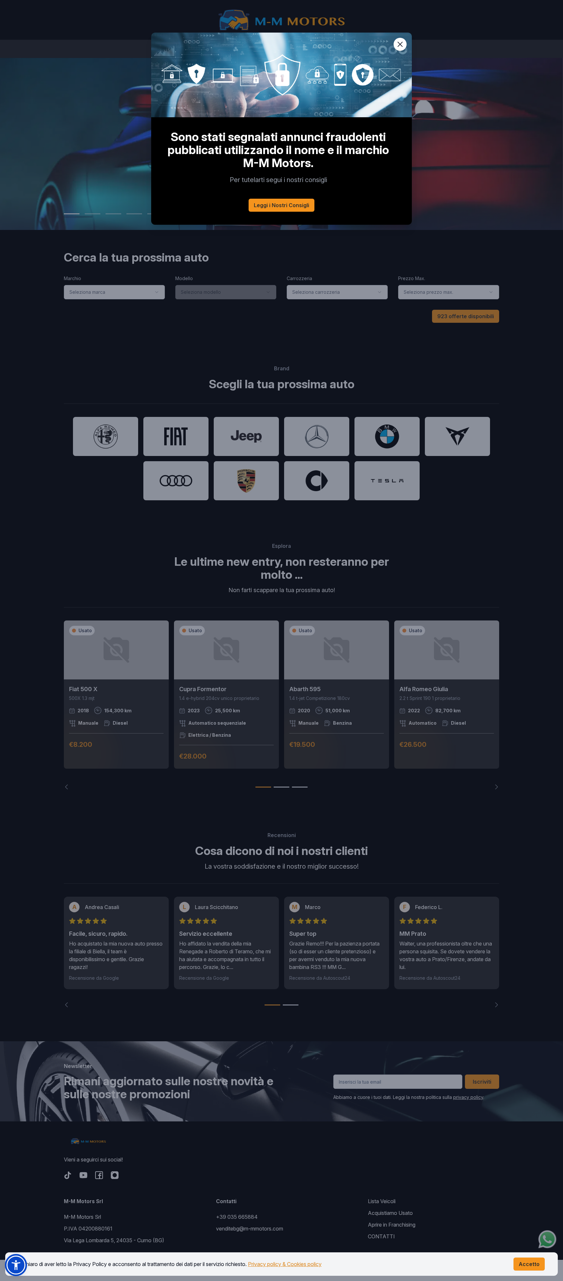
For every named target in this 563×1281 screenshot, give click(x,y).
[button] (16, 1265)
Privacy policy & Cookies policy (285, 1264)
